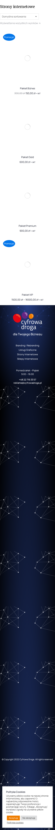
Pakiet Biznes (27, 88)
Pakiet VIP (27, 294)
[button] (49, 80)
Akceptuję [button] (13, 818)
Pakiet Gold (27, 157)
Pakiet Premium (27, 226)
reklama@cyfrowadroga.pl (27, 382)
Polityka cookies (15, 822)
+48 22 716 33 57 (27, 379)
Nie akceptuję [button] (28, 818)
